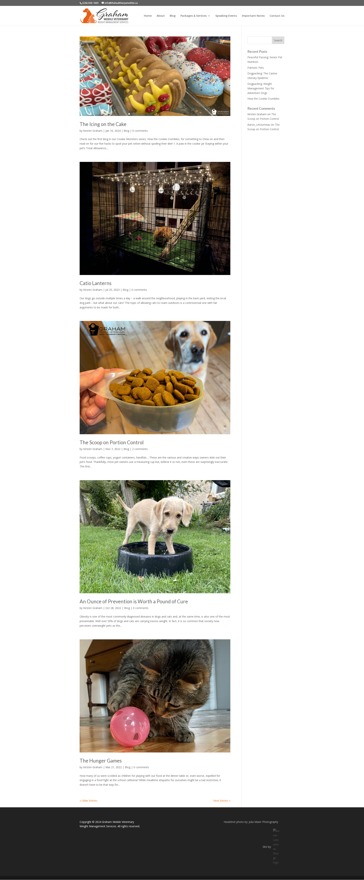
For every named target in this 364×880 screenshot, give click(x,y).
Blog (173, 15)
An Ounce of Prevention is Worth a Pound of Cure (134, 601)
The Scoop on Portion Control (112, 442)
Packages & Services (193, 15)
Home (148, 15)
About (161, 15)
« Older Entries (88, 800)
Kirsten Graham (92, 130)
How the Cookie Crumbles (263, 98)
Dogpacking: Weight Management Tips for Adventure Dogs (260, 88)
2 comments (140, 449)
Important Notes (253, 15)
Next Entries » (221, 800)
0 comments (140, 130)
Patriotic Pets (255, 67)
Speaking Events (226, 15)
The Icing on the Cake (103, 124)
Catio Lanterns (95, 283)
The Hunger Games (101, 761)
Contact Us (277, 15)
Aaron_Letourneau (258, 124)
